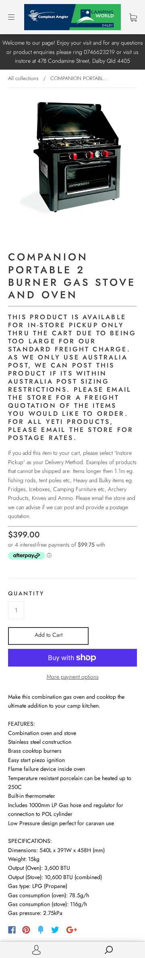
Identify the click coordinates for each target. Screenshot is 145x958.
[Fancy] (40, 930)
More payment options (73, 677)
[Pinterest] (26, 930)
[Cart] (133, 17)
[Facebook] (12, 930)
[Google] (71, 930)
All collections (23, 78)
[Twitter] (55, 930)
